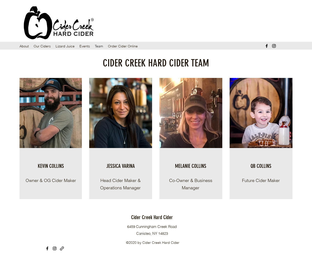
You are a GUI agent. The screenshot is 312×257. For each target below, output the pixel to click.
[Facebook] (266, 45)
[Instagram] (274, 45)
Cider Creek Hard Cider (152, 217)
